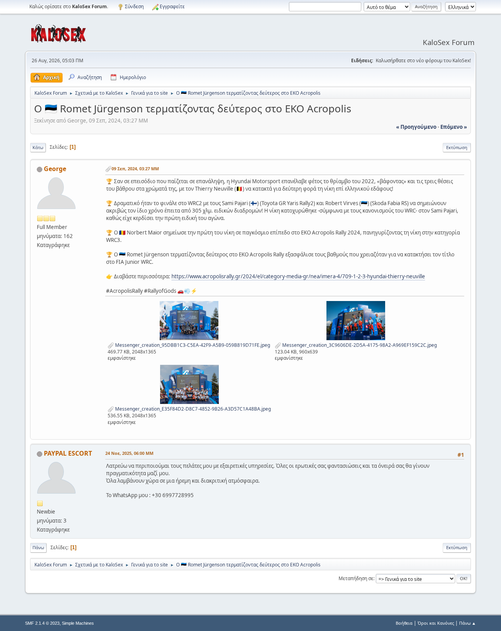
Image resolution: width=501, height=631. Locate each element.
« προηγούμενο (416, 126)
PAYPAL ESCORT (68, 453)
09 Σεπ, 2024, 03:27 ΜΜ (135, 168)
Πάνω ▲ (467, 623)
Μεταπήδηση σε (356, 578)
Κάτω (37, 147)
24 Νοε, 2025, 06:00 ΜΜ (129, 453)
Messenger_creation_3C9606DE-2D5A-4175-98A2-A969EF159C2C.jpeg (359, 345)
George (55, 168)
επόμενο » (453, 126)
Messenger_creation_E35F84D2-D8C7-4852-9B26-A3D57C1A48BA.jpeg (192, 409)
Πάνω (38, 547)
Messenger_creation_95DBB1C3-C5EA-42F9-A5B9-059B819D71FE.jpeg (192, 345)
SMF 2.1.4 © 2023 (42, 623)
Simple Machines (78, 623)
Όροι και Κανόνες (436, 623)
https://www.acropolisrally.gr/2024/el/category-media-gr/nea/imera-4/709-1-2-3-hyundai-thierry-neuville (298, 276)
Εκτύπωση (456, 147)
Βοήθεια (404, 623)
